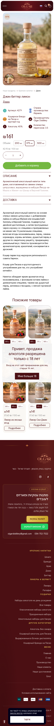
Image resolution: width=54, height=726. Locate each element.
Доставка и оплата (42, 689)
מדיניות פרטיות (16, 713)
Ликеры (47, 585)
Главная (47, 653)
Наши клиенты (44, 667)
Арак (48, 566)
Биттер (47, 575)
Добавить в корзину (27, 165)
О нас (48, 657)
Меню (47, 647)
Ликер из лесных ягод (13, 424)
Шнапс (48, 557)
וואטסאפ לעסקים (32, 526)
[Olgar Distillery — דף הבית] (44, 458)
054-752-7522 (41, 533)
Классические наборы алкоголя (35, 609)
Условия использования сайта (36, 693)
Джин (6, 102)
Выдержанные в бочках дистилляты (33, 638)
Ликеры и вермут (40, 579)
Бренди (47, 561)
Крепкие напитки (40, 550)
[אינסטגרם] (40, 477)
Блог (49, 676)
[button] (41, 6)
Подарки (45, 594)
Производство (43, 662)
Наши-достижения (42, 671)
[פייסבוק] (48, 477)
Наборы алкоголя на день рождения (33, 600)
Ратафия (47, 590)
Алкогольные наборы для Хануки (34, 619)
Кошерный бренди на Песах (37, 643)
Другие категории (40, 623)
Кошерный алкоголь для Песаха (35, 633)
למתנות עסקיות (37, 519)
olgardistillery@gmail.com (20, 533)
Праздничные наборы (40, 614)
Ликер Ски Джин (38, 422)
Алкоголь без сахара (40, 629)
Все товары (45, 605)
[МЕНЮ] (5, 6)
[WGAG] (4, 721)
